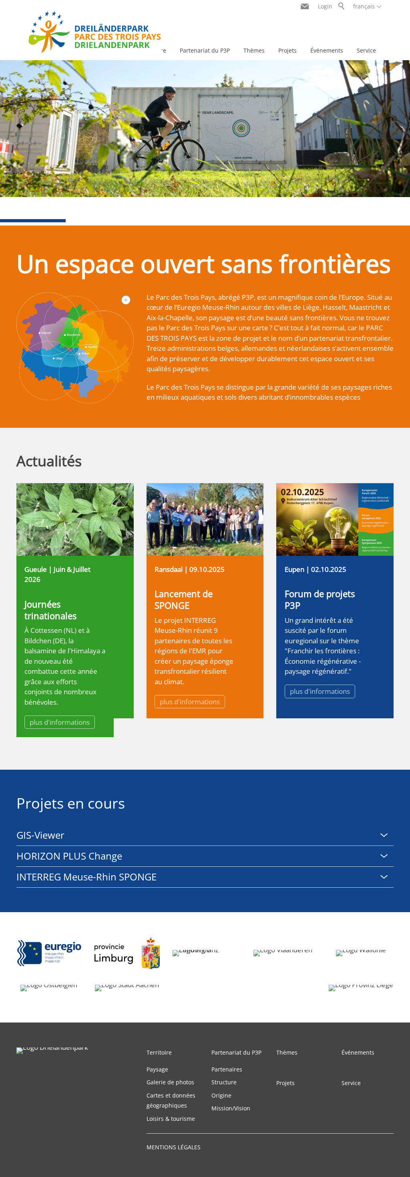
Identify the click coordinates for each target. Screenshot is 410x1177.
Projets (287, 50)
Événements (326, 50)
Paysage (157, 1069)
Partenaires (226, 1069)
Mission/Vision (230, 1108)
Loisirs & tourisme (171, 1118)
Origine (221, 1095)
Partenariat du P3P (205, 50)
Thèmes (254, 50)
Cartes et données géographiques (171, 1101)
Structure (224, 1082)
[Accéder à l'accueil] (94, 32)
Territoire (159, 1052)
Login (325, 6)
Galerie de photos (170, 1082)
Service (366, 50)
